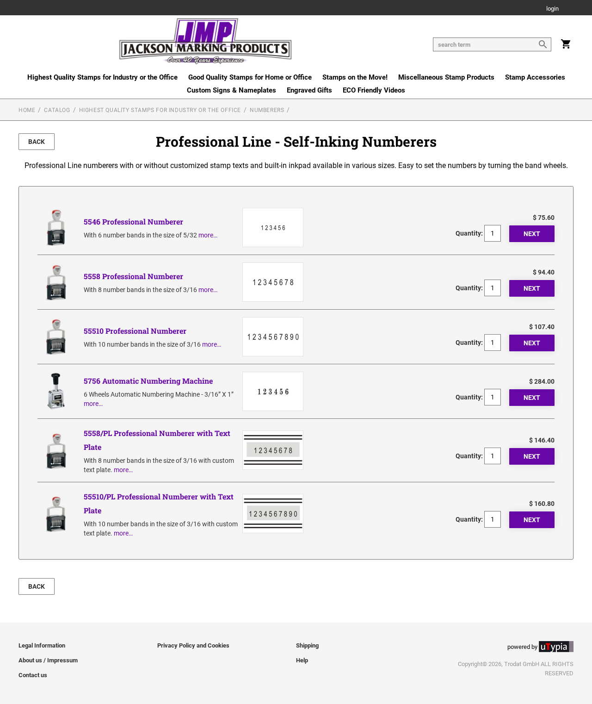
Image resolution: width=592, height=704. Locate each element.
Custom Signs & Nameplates (231, 90)
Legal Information (41, 645)
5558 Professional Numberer (133, 276)
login (552, 9)
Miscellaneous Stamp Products (446, 77)
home (26, 110)
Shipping (307, 645)
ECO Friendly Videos (374, 90)
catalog (57, 110)
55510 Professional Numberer (135, 331)
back (36, 141)
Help (302, 660)
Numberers (267, 110)
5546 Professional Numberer (133, 221)
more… (207, 235)
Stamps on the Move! (355, 77)
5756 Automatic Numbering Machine (148, 381)
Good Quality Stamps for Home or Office (250, 77)
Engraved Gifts (309, 90)
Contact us (32, 675)
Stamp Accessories (535, 77)
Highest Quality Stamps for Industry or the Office (102, 77)
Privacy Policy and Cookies (193, 645)
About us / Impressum (48, 660)
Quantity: (469, 233)
